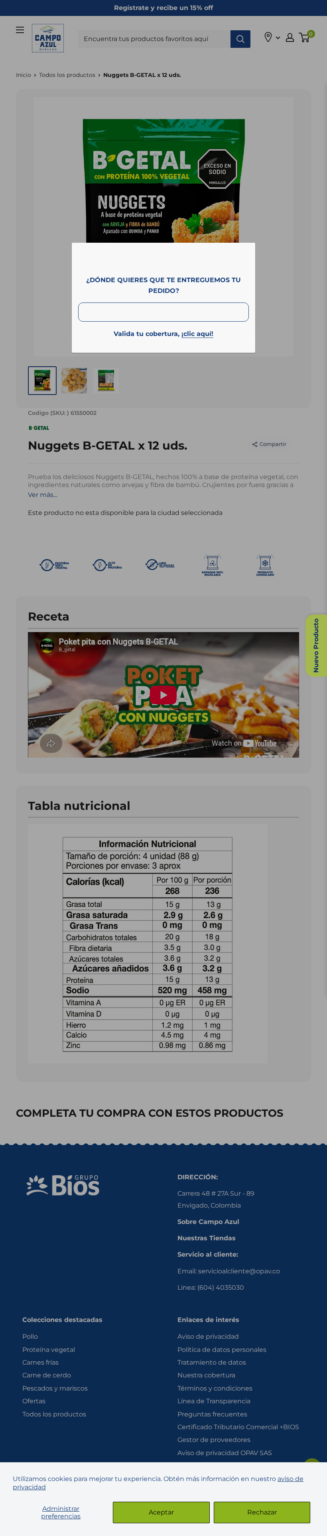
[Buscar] (240, 39)
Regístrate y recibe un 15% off (163, 8)
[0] (304, 37)
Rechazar (262, 1512)
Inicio (23, 75)
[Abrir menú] (20, 30)
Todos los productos (67, 75)
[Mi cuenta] (290, 37)
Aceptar (161, 1512)
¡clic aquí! (197, 334)
